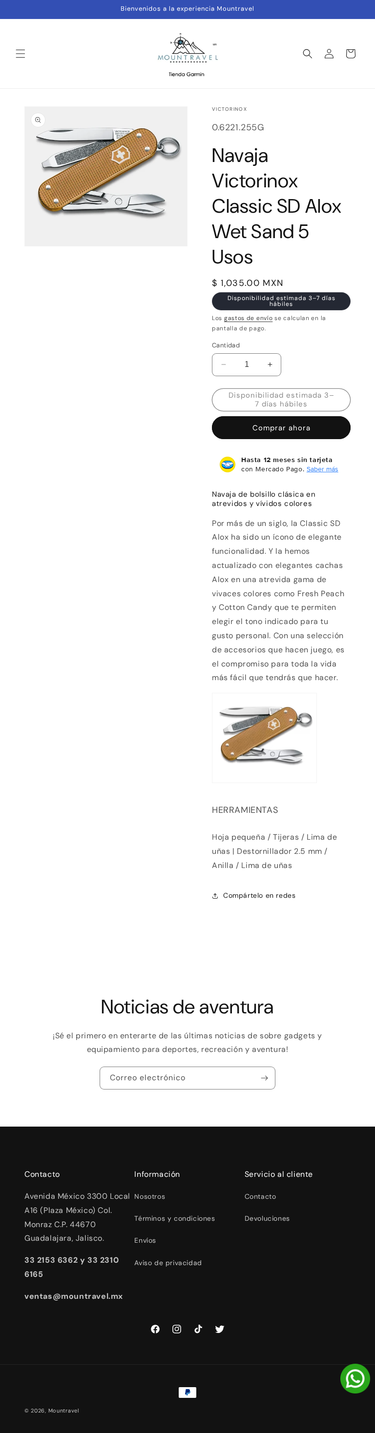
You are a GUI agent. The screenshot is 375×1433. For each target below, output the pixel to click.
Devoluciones (267, 1218)
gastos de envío (248, 318)
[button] (20, 53)
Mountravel (63, 1410)
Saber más (322, 469)
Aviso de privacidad (168, 1262)
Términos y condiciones (174, 1218)
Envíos (145, 1240)
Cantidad (226, 345)
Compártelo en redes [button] (259, 895)
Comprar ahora (281, 428)
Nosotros (149, 1196)
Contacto (260, 1196)
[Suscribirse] (264, 1078)
